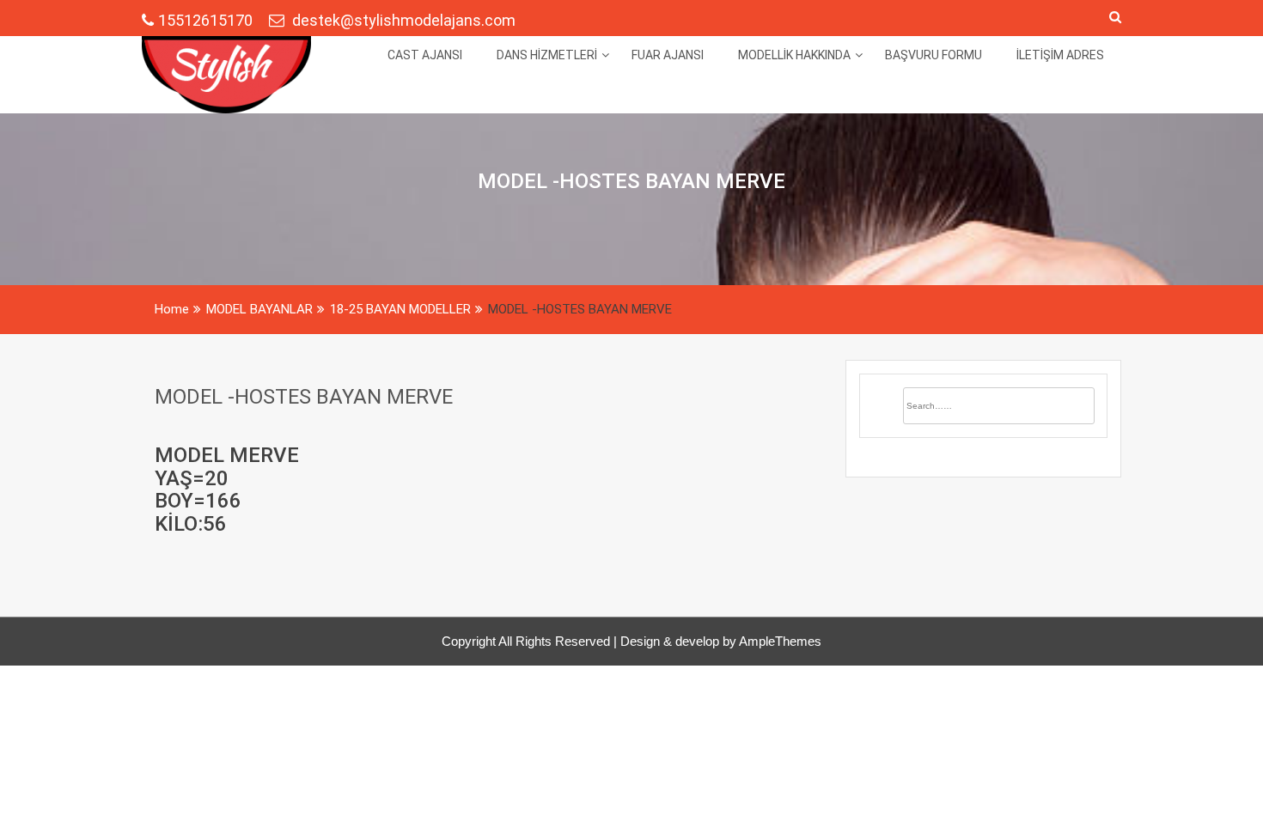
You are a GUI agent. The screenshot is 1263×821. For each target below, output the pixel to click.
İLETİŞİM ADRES (1060, 55)
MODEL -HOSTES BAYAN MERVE (304, 397)
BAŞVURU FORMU (933, 55)
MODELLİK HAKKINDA (794, 55)
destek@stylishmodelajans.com (402, 20)
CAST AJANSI (424, 55)
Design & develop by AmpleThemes (720, 641)
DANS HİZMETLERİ (547, 55)
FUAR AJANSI (668, 55)
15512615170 (207, 20)
